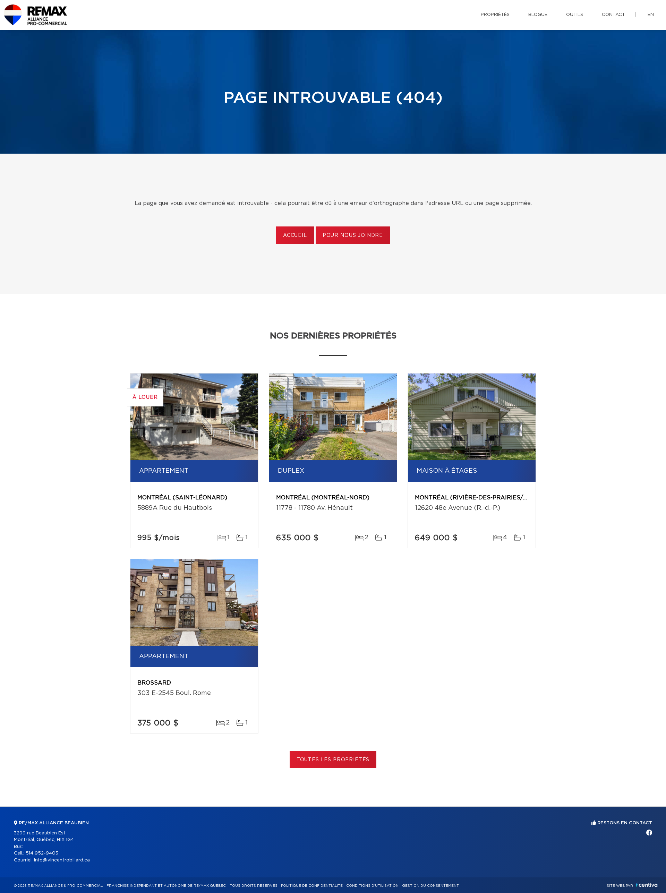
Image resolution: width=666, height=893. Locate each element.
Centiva (646, 885)
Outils (574, 14)
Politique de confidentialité (312, 885)
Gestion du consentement (430, 885)
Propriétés (495, 14)
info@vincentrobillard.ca (62, 860)
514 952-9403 (42, 853)
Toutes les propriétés (333, 759)
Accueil (295, 235)
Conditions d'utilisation (372, 885)
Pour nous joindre (353, 235)
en (651, 14)
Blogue (537, 14)
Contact (613, 14)
